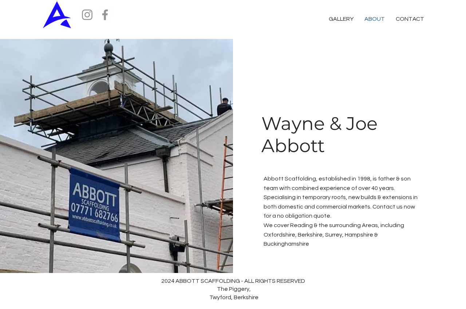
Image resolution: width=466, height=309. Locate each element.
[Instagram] (87, 15)
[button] (410, 19)
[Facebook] (105, 15)
